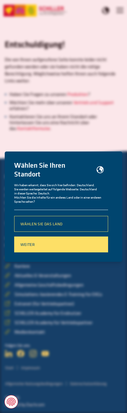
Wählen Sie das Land (41, 224)
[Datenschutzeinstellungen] (11, 402)
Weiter (27, 244)
